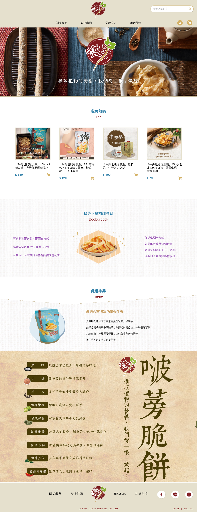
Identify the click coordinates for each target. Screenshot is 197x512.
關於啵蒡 (55, 494)
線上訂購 (77, 494)
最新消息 (110, 22)
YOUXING (189, 508)
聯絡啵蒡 (141, 494)
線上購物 (86, 22)
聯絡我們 (135, 22)
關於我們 (61, 22)
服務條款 (120, 494)
